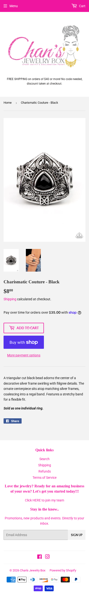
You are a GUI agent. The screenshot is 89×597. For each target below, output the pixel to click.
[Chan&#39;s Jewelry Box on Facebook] (39, 557)
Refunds (44, 471)
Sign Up (76, 535)
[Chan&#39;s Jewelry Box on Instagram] (47, 557)
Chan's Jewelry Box (32, 570)
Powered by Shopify (63, 570)
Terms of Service (44, 477)
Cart (81, 6)
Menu (13, 6)
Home (8, 102)
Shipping (10, 299)
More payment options (23, 355)
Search (44, 459)
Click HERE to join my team (44, 500)
